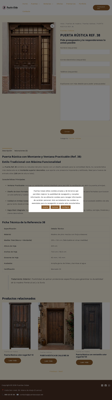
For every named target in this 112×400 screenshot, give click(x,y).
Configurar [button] (65, 207)
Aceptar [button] (45, 207)
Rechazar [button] (55, 207)
